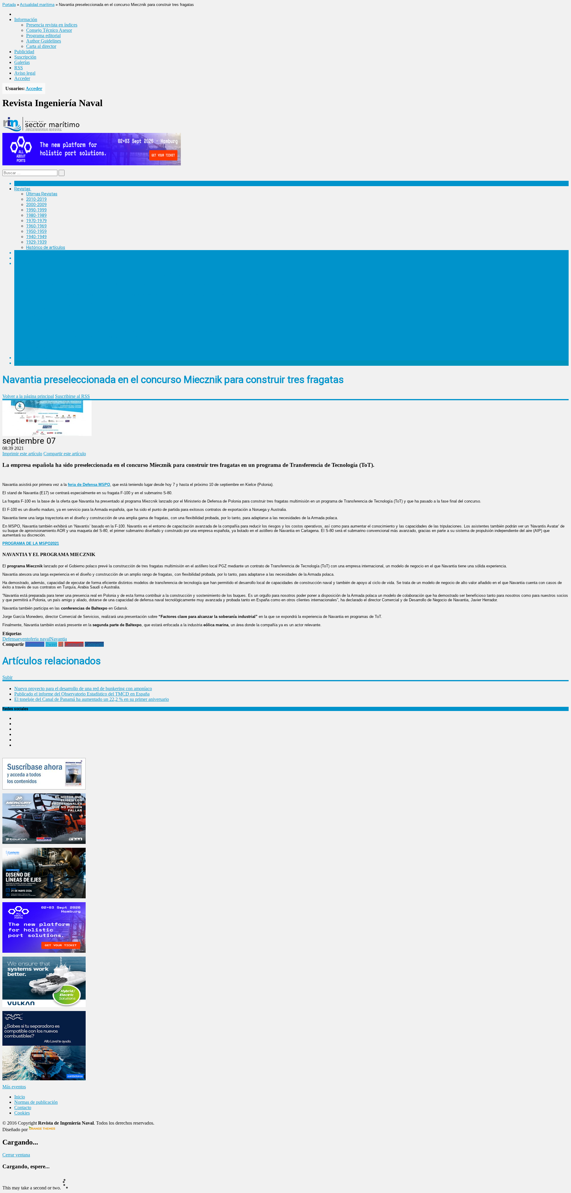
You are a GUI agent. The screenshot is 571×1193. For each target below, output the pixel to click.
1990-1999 (36, 210)
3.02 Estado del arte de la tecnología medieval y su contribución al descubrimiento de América (125, 310)
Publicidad (24, 51)
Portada (9, 4)
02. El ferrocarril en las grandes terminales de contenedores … (95, 336)
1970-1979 (36, 220)
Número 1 (35, 326)
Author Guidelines (43, 40)
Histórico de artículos (45, 247)
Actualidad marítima (37, 4)
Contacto (22, 1107)
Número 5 (35, 279)
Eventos (21, 363)
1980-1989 (36, 215)
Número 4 (35, 289)
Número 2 (35, 315)
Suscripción (25, 56)
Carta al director (41, 46)
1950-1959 (36, 231)
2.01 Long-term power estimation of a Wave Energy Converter (96, 320)
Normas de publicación (47, 347)
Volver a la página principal (28, 396)
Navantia (58, 638)
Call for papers (40, 341)
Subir (7, 677)
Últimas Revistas (41, 193)
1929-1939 (36, 242)
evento (24, 638)
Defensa (10, 638)
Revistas (22, 188)
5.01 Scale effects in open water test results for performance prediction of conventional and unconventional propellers (149, 284)
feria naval (40, 638)
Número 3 (35, 299)
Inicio (19, 1096)
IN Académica (27, 263)
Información (37, 352)
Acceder (22, 78)
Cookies (22, 1112)
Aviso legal (24, 73)
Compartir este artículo (64, 453)
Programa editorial (43, 35)
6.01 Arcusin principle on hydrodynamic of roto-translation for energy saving (109, 273)
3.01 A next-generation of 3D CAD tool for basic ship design (93, 304)
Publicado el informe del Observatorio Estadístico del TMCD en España (82, 693)
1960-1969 (36, 226)
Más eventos (14, 1086)
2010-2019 (36, 199)
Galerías (22, 62)
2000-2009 (36, 204)
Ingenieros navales (31, 357)
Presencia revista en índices (51, 24)
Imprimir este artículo (22, 453)
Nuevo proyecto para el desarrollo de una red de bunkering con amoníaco (83, 688)
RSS (18, 67)
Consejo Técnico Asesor (49, 30)
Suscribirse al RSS (72, 396)
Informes (23, 258)
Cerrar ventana (16, 1154)
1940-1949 (36, 236)
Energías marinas (30, 252)
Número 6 (35, 268)
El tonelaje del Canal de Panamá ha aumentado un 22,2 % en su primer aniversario (91, 699)
